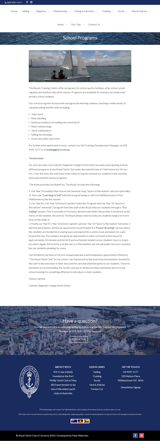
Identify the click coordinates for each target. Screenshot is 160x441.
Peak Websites (80, 435)
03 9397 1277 (130, 371)
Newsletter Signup (131, 387)
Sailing (96, 371)
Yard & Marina (97, 384)
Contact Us (97, 388)
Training (96, 376)
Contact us (78, 339)
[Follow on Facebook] (135, 435)
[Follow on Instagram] (141, 435)
